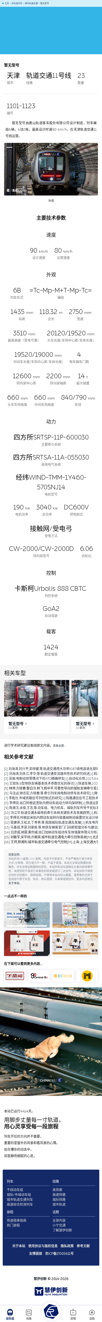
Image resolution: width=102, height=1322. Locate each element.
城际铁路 (59, 1200)
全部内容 (59, 1220)
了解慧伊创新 (62, 1230)
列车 (10, 1181)
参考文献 (83, 1246)
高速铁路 (59, 1195)
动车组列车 (16, 3)
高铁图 (57, 1190)
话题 (92, 1318)
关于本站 (13, 883)
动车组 (10, 1318)
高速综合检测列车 (20, 1205)
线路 (29, 1318)
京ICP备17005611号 (59, 1254)
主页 (6, 3)
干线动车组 (15, 1190)
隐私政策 (67, 1246)
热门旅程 (13, 1225)
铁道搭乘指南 (16, 1220)
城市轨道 (59, 1205)
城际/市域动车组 (19, 1195)
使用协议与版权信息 (43, 1246)
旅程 (73, 1318)
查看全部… (59, 745)
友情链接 (35, 1254)
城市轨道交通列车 (20, 1200)
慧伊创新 (40, 1279)
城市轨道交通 (31, 3)
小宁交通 (59, 1225)
